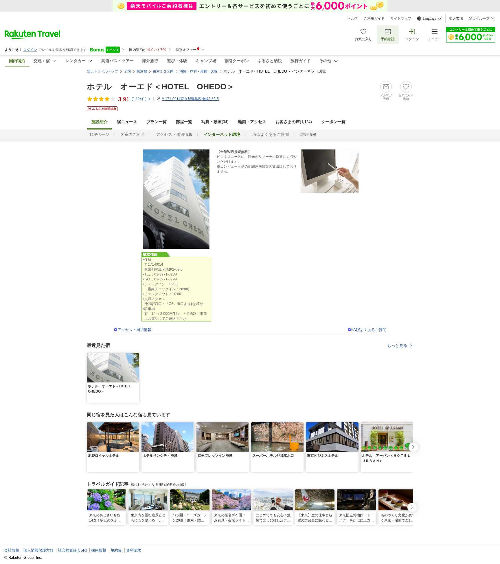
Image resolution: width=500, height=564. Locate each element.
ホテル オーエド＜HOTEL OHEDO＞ (161, 86)
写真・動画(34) (215, 122)
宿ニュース (127, 122)
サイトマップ (400, 18)
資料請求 (133, 550)
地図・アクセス (252, 122)
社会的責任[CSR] (72, 550)
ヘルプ (353, 18)
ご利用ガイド (374, 18)
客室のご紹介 (132, 134)
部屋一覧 (184, 122)
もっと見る (397, 345)
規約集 (116, 550)
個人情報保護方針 (38, 550)
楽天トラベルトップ (102, 71)
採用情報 (98, 550)
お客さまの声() (293, 122)
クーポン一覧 (333, 122)
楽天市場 (456, 18)
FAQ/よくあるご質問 (270, 134)
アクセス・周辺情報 (174, 134)
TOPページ (99, 134)
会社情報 (11, 550)
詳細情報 (308, 134)
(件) (139, 99)
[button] (135, 356)
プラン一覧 (156, 122)
